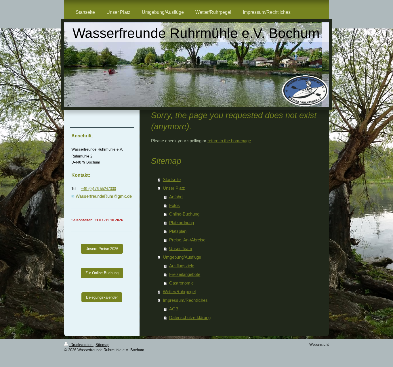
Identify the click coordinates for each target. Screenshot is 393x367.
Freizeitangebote (184, 274)
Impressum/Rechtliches (185, 300)
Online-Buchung (184, 214)
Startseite (172, 179)
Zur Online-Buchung (102, 273)
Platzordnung (181, 222)
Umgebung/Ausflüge (182, 257)
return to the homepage (229, 140)
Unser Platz (174, 188)
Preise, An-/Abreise (187, 239)
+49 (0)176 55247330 (98, 189)
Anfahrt (176, 196)
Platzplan (177, 231)
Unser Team (180, 248)
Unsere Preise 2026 (101, 249)
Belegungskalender (102, 297)
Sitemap (102, 345)
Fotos (174, 205)
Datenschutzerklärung (190, 317)
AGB (173, 308)
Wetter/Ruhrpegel (179, 291)
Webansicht (319, 344)
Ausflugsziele (181, 265)
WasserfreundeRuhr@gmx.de (104, 196)
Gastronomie (181, 282)
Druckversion (81, 345)
